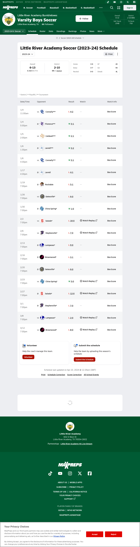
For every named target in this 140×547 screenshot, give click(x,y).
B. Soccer (28, 7)
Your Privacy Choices (70, 495)
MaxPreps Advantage (55, 2)
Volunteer (28, 357)
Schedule (32, 31)
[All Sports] (100, 7)
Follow (85, 18)
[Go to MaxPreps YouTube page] (60, 473)
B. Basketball (70, 7)
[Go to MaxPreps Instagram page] (70, 473)
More (100, 31)
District (59, 71)
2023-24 (26, 54)
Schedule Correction (56, 374)
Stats (51, 31)
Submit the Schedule (85, 359)
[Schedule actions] (117, 54)
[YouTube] (115, 2)
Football (41, 7)
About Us (62, 482)
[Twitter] (128, 2)
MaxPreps (8, 2)
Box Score (111, 111)
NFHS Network (33, 2)
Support (68, 498)
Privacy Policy (76, 487)
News (91, 31)
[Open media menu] (118, 7)
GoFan (19, 2)
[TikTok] (108, 2)
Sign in (130, 7)
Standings (60, 31)
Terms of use (59, 491)
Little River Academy (70, 433)
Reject (113, 534)
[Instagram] (121, 2)
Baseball (54, 7)
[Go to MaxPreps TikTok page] (50, 473)
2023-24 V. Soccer (13, 31)
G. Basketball (88, 7)
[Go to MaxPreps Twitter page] (80, 473)
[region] (70, 534)
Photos (83, 31)
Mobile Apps (76, 482)
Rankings (72, 31)
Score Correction (74, 374)
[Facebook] (134, 2)
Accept (95, 534)
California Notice (78, 491)
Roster (42, 31)
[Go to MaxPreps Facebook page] (90, 473)
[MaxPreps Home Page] (57, 38)
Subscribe (61, 487)
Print (110, 54)
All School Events (91, 374)
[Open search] (111, 7)
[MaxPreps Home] (10, 7)
